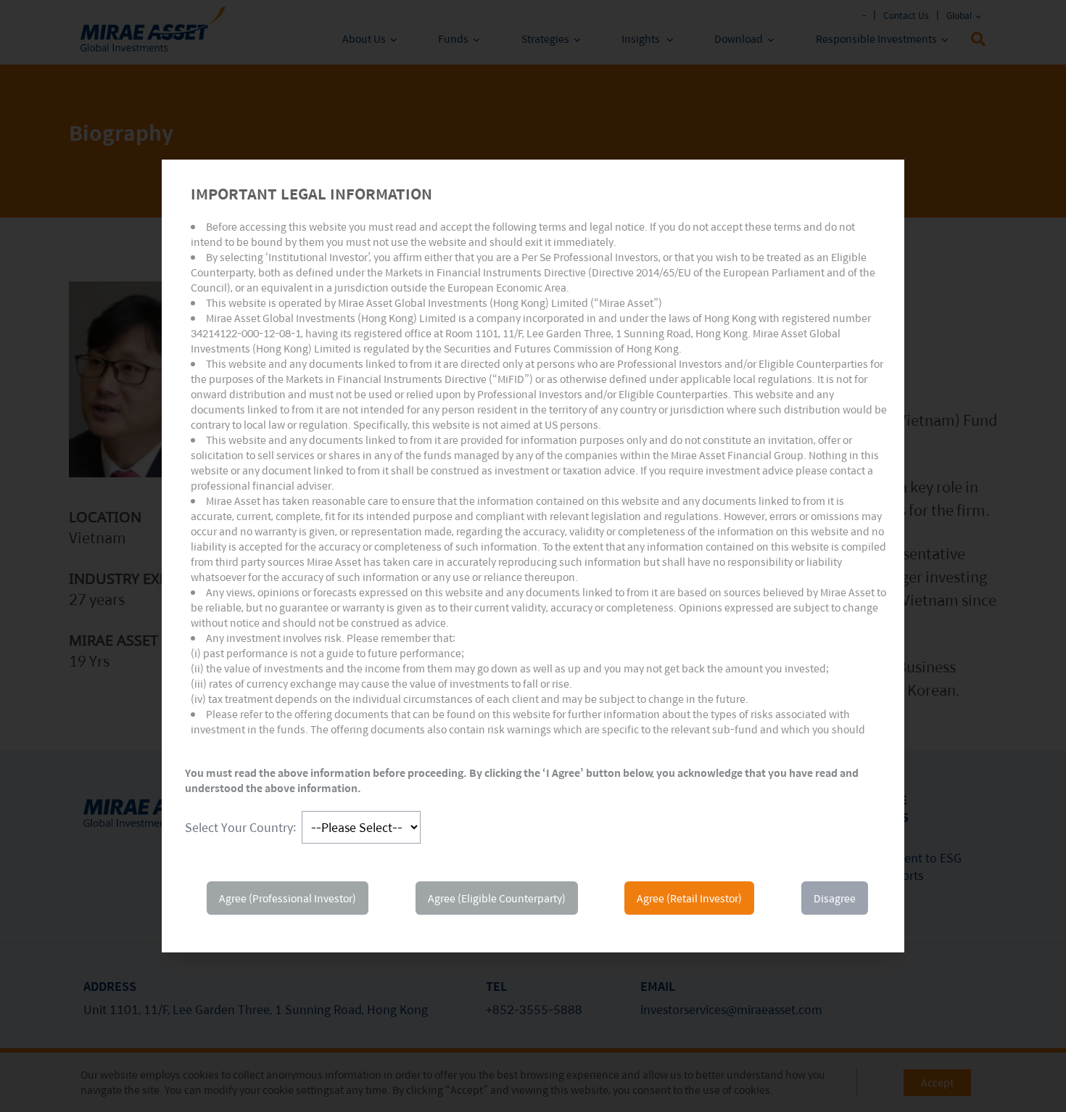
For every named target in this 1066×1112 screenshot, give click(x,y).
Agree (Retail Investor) (689, 898)
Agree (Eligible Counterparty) (497, 898)
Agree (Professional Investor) (287, 898)
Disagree (835, 898)
